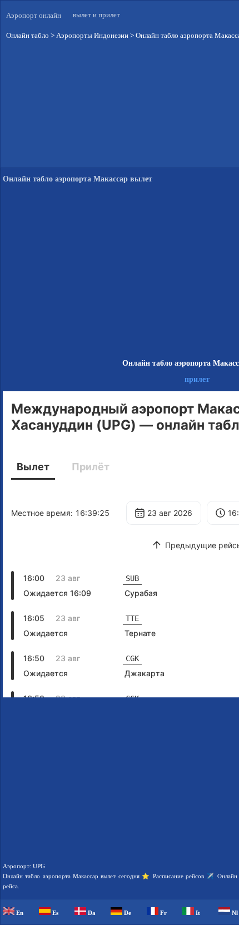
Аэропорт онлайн (33, 15)
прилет (197, 379)
